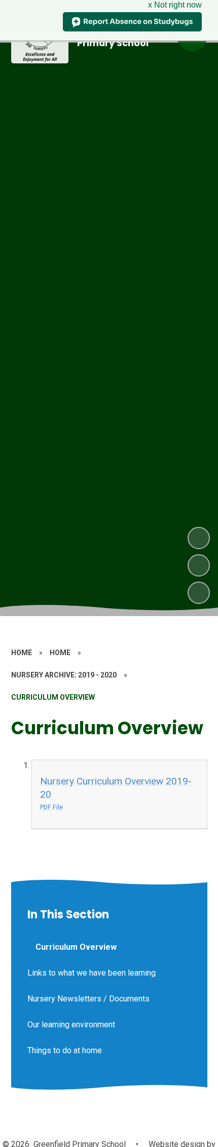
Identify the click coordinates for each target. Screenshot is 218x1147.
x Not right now (175, 5)
